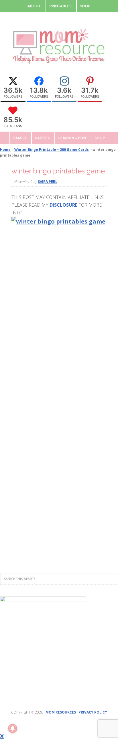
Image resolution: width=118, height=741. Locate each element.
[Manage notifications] (12, 728)
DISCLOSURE (63, 205)
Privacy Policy (92, 712)
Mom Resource (59, 46)
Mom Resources (61, 712)
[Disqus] (59, 320)
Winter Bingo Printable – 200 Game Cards (51, 149)
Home (5, 149)
